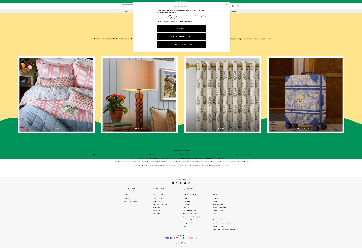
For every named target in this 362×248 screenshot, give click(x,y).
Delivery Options (157, 198)
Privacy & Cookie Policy (189, 210)
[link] (233, 6)
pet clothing (188, 165)
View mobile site (181, 243)
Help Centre (127, 198)
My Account (186, 198)
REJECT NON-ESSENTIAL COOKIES (181, 45)
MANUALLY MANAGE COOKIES (181, 36)
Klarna (184, 226)
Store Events (186, 204)
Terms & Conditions (188, 220)
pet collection (164, 165)
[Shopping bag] (238, 6)
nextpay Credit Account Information (192, 223)
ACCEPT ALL (181, 28)
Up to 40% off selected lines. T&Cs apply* (181, 2)
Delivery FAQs (156, 201)
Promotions (186, 207)
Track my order (157, 210)
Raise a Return (156, 214)
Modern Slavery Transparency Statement (224, 229)
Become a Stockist (218, 210)
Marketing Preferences (130, 201)
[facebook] (173, 183)
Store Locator (186, 201)
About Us (215, 198)
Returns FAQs (156, 207)
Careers (215, 217)
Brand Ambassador (218, 204)
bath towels (246, 162)
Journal (215, 201)
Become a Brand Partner (219, 207)
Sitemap (215, 214)
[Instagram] (177, 183)
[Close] (227, 4)
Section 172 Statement (219, 226)
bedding (148, 158)
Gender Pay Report (218, 220)
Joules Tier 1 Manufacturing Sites (222, 223)
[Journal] (189, 183)
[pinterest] (185, 183)
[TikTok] (181, 183)
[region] (181, 27)
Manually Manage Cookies (190, 214)
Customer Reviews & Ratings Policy (192, 217)
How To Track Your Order (160, 204)
